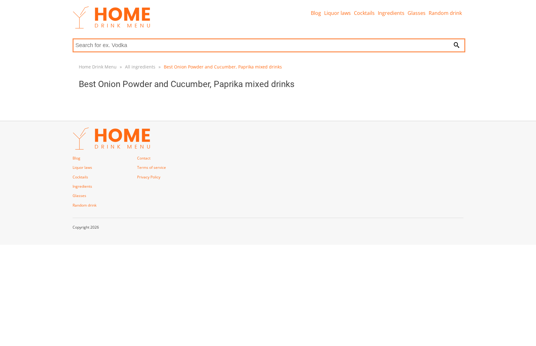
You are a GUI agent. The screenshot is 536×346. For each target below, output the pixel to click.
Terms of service (151, 167)
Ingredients (391, 13)
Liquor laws (337, 13)
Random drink (445, 13)
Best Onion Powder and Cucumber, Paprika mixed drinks (223, 67)
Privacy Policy (148, 177)
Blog (316, 13)
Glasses (417, 13)
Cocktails (364, 13)
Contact (143, 158)
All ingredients (140, 67)
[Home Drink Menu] (111, 27)
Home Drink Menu (98, 67)
